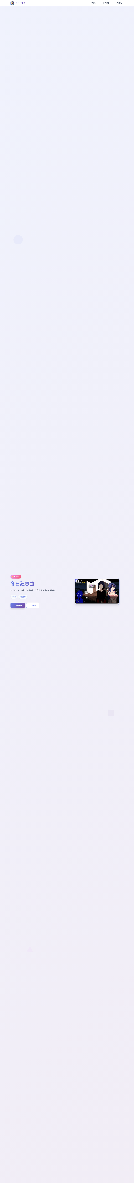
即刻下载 (119, 3)
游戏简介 (94, 3)
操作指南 (106, 3)
